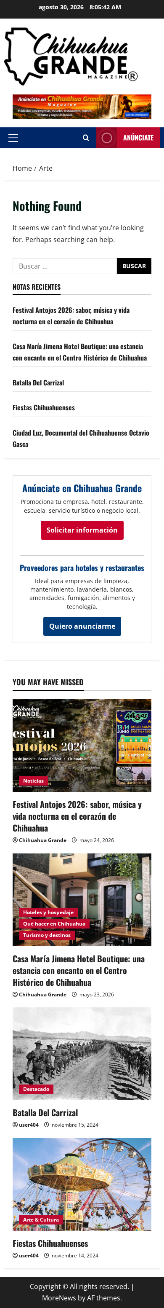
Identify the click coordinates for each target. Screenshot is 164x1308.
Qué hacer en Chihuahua (54, 923)
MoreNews (59, 1298)
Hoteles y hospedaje (48, 912)
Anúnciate (138, 137)
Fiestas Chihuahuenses (44, 407)
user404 (29, 1124)
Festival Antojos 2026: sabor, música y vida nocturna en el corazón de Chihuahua (77, 816)
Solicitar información (82, 530)
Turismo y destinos (47, 935)
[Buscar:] (65, 266)
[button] (13, 138)
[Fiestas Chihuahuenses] (82, 1184)
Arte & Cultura (41, 1219)
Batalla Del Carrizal (38, 382)
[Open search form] (86, 137)
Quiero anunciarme (82, 626)
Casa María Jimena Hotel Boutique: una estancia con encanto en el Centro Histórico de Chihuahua (79, 970)
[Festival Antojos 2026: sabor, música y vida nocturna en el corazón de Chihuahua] (82, 745)
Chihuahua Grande (42, 840)
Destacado (36, 1089)
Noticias (33, 780)
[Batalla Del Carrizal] (82, 1053)
